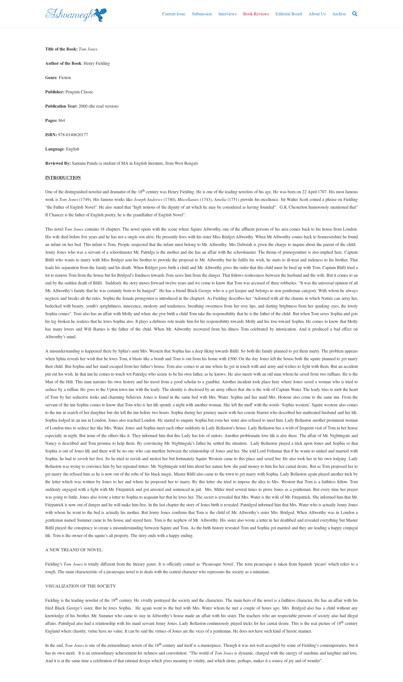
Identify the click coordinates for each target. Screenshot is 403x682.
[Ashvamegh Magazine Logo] (76, 13)
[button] (354, 14)
